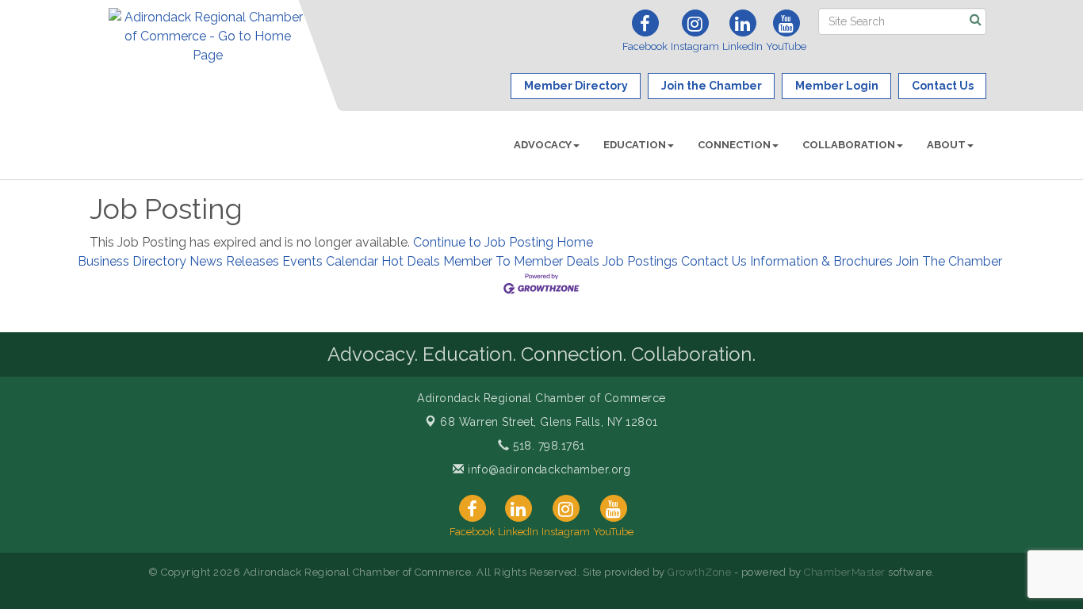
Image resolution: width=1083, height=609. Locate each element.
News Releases (234, 261)
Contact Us (714, 261)
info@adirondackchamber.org (547, 469)
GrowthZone (699, 572)
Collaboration (848, 145)
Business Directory (132, 261)
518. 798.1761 (547, 445)
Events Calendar (330, 261)
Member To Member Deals (521, 261)
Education (634, 145)
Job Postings (640, 261)
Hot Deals (410, 261)
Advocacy (543, 145)
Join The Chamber (949, 261)
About (946, 145)
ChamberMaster (845, 572)
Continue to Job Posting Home (503, 242)
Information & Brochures (821, 261)
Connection (734, 145)
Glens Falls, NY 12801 (549, 422)
